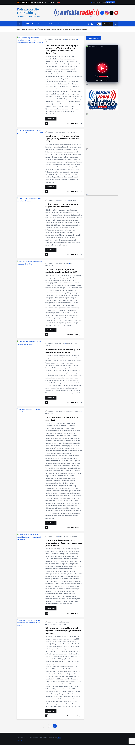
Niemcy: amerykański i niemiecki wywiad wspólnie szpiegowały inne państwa (63, 630)
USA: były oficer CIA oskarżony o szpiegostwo (61, 418)
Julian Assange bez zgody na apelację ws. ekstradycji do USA (61, 270)
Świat (56, 132)
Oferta (68, 24)
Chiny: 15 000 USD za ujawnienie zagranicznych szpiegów (61, 205)
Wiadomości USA (60, 39)
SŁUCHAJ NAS (29, 24)
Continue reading (74, 123)
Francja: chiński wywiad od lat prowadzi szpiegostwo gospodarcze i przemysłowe (63, 543)
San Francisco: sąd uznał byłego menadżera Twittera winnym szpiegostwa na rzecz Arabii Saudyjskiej (54, 29)
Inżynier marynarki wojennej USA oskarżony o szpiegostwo (62, 350)
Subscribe (107, 24)
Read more (51, 119)
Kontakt (51, 24)
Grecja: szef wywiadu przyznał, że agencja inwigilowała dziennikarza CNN (63, 138)
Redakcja (50, 39)
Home (18, 29)
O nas (60, 24)
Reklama (41, 24)
